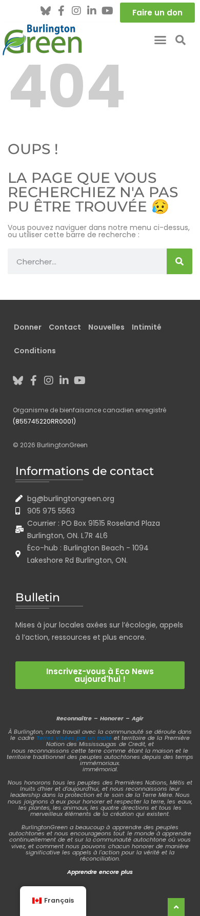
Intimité (147, 327)
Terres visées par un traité (74, 738)
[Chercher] (179, 261)
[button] (160, 40)
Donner (28, 327)
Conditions (35, 351)
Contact (65, 327)
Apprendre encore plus (100, 872)
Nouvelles (106, 327)
